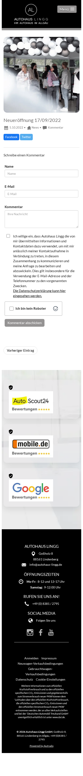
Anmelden (31, 658)
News (35, 127)
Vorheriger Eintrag (20, 350)
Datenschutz (24, 679)
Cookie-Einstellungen (50, 679)
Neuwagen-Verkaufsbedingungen (40, 663)
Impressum (49, 658)
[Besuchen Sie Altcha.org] (55, 308)
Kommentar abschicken (25, 323)
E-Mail (9, 186)
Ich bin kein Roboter (30, 308)
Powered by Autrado (42, 746)
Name (9, 166)
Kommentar (55, 127)
